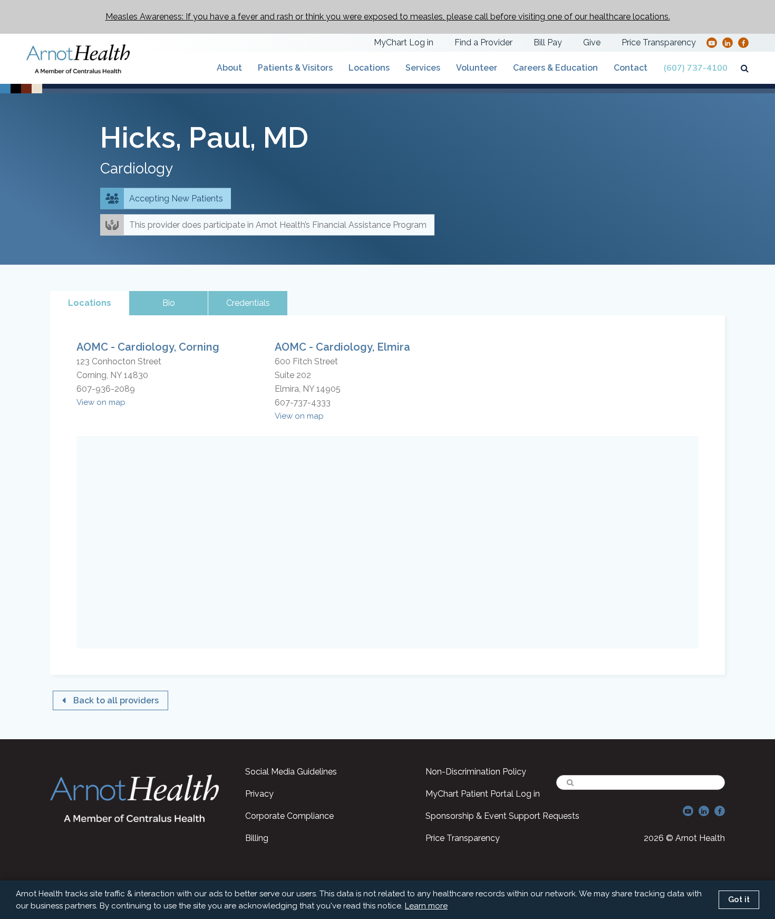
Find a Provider (483, 42)
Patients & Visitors (295, 68)
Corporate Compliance (289, 816)
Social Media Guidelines (291, 772)
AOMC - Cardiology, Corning (147, 347)
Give (591, 42)
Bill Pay (548, 42)
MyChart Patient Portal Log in (482, 794)
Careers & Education (555, 68)
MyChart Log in (403, 42)
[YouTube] (712, 42)
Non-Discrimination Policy (475, 772)
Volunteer (476, 68)
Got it (739, 899)
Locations (369, 68)
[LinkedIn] (727, 42)
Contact (630, 68)
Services (422, 68)
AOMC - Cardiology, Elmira (342, 347)
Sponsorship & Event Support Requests (502, 816)
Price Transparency (659, 42)
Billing (256, 838)
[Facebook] (743, 42)
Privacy (259, 794)
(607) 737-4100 (695, 68)
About (229, 68)
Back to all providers (116, 700)
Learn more (426, 906)
